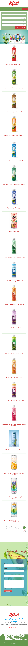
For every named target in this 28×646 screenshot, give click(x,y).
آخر (24, 531)
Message (7, 579)
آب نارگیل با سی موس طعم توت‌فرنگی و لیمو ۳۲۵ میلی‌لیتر (14, 497)
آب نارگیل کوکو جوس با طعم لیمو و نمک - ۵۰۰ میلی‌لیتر (14, 160)
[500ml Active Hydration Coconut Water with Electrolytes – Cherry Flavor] (14, 413)
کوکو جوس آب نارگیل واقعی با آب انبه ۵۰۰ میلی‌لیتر (14, 135)
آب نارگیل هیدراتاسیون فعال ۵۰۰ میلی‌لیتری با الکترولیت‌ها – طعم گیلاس (14, 424)
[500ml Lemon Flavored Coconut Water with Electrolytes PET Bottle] (14, 342)
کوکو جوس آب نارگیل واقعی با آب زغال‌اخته (14, 208)
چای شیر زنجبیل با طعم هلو (14, 231)
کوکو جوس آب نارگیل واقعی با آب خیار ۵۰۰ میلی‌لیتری (14, 184)
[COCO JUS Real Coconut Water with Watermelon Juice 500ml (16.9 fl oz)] (14, 53)
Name (6, 563)
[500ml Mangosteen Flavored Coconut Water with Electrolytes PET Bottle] (14, 316)
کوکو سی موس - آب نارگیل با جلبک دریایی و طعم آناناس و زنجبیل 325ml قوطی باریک (14, 521)
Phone (6, 574)
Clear (17, 27)
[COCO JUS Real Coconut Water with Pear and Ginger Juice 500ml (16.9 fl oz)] (14, 100)
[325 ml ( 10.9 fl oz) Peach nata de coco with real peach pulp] (14, 462)
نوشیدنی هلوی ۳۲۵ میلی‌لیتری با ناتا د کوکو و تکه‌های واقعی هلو (14, 474)
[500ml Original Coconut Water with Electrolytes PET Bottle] (14, 269)
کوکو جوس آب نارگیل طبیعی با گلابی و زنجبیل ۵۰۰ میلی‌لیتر (14, 112)
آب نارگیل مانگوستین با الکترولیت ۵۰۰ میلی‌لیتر (14, 327)
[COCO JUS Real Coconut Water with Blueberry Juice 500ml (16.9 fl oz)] (14, 196)
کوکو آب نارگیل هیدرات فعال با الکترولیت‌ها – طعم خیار (14, 257)
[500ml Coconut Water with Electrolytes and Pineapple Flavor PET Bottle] (14, 365)
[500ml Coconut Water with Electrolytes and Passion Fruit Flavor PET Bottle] (14, 389)
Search (23, 27)
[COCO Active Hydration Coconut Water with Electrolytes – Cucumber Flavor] (14, 246)
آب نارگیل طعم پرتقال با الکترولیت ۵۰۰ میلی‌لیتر (14, 304)
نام (25, 12)
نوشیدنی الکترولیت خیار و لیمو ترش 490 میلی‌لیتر (14, 449)
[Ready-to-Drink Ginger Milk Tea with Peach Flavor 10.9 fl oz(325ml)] (14, 220)
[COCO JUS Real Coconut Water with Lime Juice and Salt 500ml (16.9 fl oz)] (14, 149)
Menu (24, 9)
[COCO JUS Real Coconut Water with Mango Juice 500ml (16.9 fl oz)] (14, 124)
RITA (17, 643)
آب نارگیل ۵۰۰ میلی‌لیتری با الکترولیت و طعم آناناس (14, 377)
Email (6, 568)
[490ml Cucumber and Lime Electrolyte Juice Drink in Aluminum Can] (14, 438)
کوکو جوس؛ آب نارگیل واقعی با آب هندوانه (14, 64)
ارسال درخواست (8, 591)
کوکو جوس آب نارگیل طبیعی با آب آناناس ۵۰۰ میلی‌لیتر (14, 88)
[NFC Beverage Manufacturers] (14, 3)
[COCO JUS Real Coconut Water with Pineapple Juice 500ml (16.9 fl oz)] (14, 76)
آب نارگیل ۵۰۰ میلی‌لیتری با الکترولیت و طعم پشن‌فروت (14, 400)
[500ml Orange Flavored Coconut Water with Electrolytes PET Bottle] (14, 293)
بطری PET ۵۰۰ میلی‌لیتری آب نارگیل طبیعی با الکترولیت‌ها (14, 281)
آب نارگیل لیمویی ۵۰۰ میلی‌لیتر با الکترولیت (14, 353)
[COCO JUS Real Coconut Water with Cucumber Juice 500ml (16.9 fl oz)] (14, 173)
